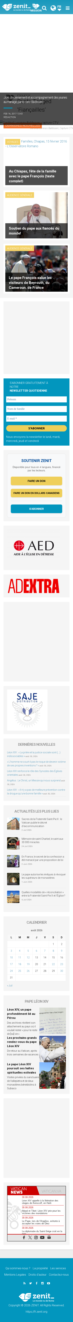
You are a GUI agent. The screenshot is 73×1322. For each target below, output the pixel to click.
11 (19, 957)
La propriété (40, 1268)
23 (61, 964)
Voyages (12, 142)
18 (19, 964)
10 (11, 957)
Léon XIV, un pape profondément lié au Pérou (21, 1014)
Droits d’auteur (37, 1274)
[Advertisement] (36, 52)
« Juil (9, 985)
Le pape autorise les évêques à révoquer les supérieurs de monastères (44, 876)
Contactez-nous (59, 1274)
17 (11, 964)
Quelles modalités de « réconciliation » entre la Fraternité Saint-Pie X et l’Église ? (43, 894)
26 (28, 971)
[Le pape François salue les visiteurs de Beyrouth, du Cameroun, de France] (36, 268)
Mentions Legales (15, 1274)
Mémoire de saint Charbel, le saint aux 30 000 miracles (42, 840)
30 (61, 971)
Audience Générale (19, 195)
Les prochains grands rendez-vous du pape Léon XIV (22, 1042)
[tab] (21, 1190)
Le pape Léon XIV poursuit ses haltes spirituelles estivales (21, 1068)
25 (19, 971)
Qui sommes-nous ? (17, 1268)
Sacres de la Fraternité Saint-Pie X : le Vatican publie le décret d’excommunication (42, 822)
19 (28, 964)
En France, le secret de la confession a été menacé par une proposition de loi (43, 858)
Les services (58, 1268)
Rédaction (10, 117)
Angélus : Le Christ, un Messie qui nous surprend (34, 780)
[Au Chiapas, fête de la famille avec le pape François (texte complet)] (36, 162)
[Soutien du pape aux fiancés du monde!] (36, 215)
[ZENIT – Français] (20, 7)
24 (11, 971)
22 (53, 964)
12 (28, 957)
